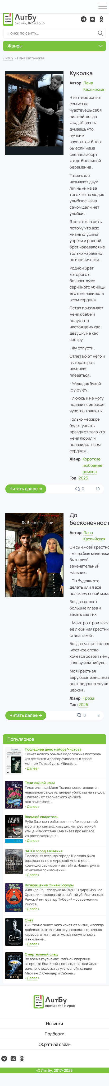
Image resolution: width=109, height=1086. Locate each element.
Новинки (54, 1023)
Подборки (54, 1034)
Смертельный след (41, 954)
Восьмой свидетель (41, 816)
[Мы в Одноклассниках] (101, 19)
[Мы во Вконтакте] (92, 19)
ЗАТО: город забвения (43, 851)
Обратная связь (55, 1044)
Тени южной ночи (40, 782)
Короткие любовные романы (92, 465)
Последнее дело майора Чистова (53, 749)
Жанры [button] (14, 46)
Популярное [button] (20, 739)
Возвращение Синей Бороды (49, 885)
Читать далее (24, 489)
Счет (29, 920)
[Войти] (6, 6)
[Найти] (100, 33)
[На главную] (24, 19)
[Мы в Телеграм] (83, 19)
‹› (32, 768)
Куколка (81, 73)
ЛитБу (8, 58)
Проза (88, 698)
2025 (83, 478)
